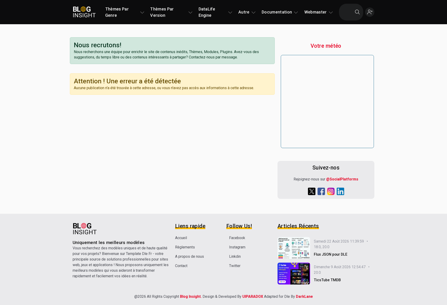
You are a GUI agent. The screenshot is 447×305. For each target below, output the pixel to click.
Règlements (185, 247)
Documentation (277, 12)
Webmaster (315, 12)
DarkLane (304, 296)
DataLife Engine (207, 12)
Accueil (181, 238)
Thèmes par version (162, 12)
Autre (244, 12)
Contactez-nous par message (213, 57)
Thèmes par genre (117, 12)
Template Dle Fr (139, 253)
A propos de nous (189, 256)
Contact (181, 266)
